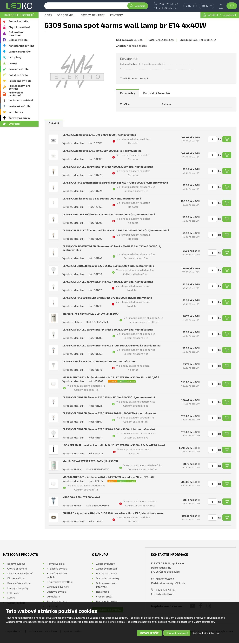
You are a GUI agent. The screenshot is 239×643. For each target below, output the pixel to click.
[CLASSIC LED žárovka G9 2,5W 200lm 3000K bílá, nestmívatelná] (53, 203)
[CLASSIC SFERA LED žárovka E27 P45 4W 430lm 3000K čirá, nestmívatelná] (53, 171)
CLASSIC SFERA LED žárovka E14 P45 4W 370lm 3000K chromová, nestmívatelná (111, 345)
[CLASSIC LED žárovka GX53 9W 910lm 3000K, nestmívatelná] (53, 139)
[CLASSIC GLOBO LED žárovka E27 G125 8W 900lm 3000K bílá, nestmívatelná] (53, 434)
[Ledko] (19, 6)
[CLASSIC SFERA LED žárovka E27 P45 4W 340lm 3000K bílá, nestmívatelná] (53, 334)
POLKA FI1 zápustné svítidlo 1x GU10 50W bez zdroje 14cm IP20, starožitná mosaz (112, 513)
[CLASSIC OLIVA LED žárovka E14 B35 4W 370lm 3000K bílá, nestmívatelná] (53, 302)
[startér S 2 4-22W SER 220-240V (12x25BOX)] (53, 466)
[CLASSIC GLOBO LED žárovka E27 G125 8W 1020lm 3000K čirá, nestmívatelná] (53, 418)
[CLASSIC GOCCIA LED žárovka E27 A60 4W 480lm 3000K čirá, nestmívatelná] (53, 219)
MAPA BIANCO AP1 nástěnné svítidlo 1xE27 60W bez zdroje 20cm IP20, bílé (108, 476)
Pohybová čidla (18, 74)
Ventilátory (16, 111)
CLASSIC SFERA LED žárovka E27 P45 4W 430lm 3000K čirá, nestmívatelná (107, 166)
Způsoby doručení (106, 568)
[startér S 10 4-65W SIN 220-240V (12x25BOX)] (53, 318)
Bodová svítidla (18, 21)
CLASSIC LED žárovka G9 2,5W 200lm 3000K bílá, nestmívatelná (101, 198)
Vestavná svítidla (19, 106)
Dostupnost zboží (106, 573)
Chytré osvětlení (19, 27)
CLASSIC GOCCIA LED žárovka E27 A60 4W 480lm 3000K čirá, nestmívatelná (108, 214)
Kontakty (116, 15)
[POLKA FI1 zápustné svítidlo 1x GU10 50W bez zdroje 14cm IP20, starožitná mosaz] (53, 517)
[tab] (127, 93)
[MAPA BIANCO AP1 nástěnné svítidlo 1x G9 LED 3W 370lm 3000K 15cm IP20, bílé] (53, 384)
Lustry (13, 63)
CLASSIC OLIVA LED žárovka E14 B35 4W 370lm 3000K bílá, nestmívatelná (107, 297)
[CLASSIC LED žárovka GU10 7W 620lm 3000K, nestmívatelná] (53, 366)
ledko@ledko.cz (168, 7)
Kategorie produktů (19, 15)
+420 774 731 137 (168, 3)
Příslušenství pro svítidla (19, 87)
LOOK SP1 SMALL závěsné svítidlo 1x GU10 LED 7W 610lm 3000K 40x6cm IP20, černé (113, 445)
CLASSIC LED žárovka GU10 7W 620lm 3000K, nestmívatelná (99, 361)
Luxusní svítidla (18, 69)
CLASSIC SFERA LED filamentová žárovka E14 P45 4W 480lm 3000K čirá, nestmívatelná (115, 230)
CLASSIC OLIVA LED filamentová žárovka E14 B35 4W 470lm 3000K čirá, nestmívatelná (115, 182)
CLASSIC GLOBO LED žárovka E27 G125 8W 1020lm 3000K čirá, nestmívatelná (109, 413)
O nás (48, 15)
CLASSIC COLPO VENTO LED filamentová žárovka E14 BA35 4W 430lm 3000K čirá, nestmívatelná (111, 248)
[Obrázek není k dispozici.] (77, 71)
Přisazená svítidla (20, 80)
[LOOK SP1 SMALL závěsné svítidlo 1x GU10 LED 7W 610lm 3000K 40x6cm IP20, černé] (53, 450)
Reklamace (102, 591)
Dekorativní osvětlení (16, 33)
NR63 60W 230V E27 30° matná (81, 497)
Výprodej (14, 123)
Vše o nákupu (66, 15)
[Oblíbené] (223, 4)
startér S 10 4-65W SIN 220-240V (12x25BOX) (90, 313)
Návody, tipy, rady (93, 15)
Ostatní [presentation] (53, 123)
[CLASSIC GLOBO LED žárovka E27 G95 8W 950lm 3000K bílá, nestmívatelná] (53, 270)
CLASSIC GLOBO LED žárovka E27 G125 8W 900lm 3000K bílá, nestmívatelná (108, 429)
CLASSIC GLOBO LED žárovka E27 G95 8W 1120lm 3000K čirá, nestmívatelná (108, 397)
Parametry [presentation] (127, 93)
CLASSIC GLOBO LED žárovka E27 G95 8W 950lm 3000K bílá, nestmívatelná (108, 265)
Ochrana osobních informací (106, 585)
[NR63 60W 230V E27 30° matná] (53, 501)
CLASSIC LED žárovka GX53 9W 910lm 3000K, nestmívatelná (99, 134)
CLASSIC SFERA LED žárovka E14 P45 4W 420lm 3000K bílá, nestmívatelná (107, 281)
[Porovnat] (223, 8)
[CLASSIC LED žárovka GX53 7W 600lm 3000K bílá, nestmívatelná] (53, 155)
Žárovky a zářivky (19, 117)
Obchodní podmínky (107, 578)
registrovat (229, 14)
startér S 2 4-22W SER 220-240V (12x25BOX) (90, 461)
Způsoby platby (105, 563)
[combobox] (190, 6)
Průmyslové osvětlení (16, 94)
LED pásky (15, 57)
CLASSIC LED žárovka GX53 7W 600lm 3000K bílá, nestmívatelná (101, 150)
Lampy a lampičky (20, 51)
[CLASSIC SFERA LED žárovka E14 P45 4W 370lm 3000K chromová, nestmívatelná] (53, 350)
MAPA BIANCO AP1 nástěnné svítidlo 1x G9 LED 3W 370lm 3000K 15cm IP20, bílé (110, 377)
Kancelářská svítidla (21, 45)
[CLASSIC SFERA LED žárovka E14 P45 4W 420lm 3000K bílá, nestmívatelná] (53, 286)
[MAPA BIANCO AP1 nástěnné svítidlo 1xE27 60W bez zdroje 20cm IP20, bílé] (53, 484)
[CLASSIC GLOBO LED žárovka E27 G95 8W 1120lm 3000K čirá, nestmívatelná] (53, 402)
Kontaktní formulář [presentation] (156, 93)
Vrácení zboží (104, 596)
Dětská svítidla (18, 39)
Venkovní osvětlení (21, 100)
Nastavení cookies (106, 601)
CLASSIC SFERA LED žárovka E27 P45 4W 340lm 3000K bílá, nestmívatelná (107, 329)
